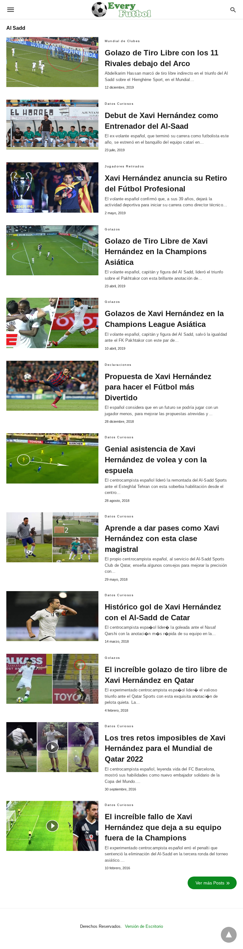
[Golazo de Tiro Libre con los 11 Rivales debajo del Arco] (52, 62)
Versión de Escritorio (144, 926)
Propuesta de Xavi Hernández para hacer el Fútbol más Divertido (158, 387)
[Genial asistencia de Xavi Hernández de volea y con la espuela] (52, 458)
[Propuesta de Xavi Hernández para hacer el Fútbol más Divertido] (52, 386)
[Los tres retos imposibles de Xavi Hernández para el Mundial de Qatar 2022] (52, 747)
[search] (233, 9)
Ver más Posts (210, 882)
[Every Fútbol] (121, 9)
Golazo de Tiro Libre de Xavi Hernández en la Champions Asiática (156, 251)
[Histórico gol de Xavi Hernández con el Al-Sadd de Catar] (52, 616)
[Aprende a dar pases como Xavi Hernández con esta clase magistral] (52, 537)
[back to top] (229, 935)
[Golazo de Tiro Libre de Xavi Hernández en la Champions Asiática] (52, 250)
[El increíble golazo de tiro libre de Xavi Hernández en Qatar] (52, 679)
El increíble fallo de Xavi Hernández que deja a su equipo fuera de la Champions (163, 827)
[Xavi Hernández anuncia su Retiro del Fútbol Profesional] (52, 187)
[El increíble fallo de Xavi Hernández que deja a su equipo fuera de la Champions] (52, 826)
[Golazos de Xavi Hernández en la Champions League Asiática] (52, 323)
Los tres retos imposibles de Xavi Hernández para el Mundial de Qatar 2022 (165, 748)
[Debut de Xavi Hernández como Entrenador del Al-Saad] (52, 125)
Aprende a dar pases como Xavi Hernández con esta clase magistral (162, 538)
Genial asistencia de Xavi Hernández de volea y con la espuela (156, 459)
